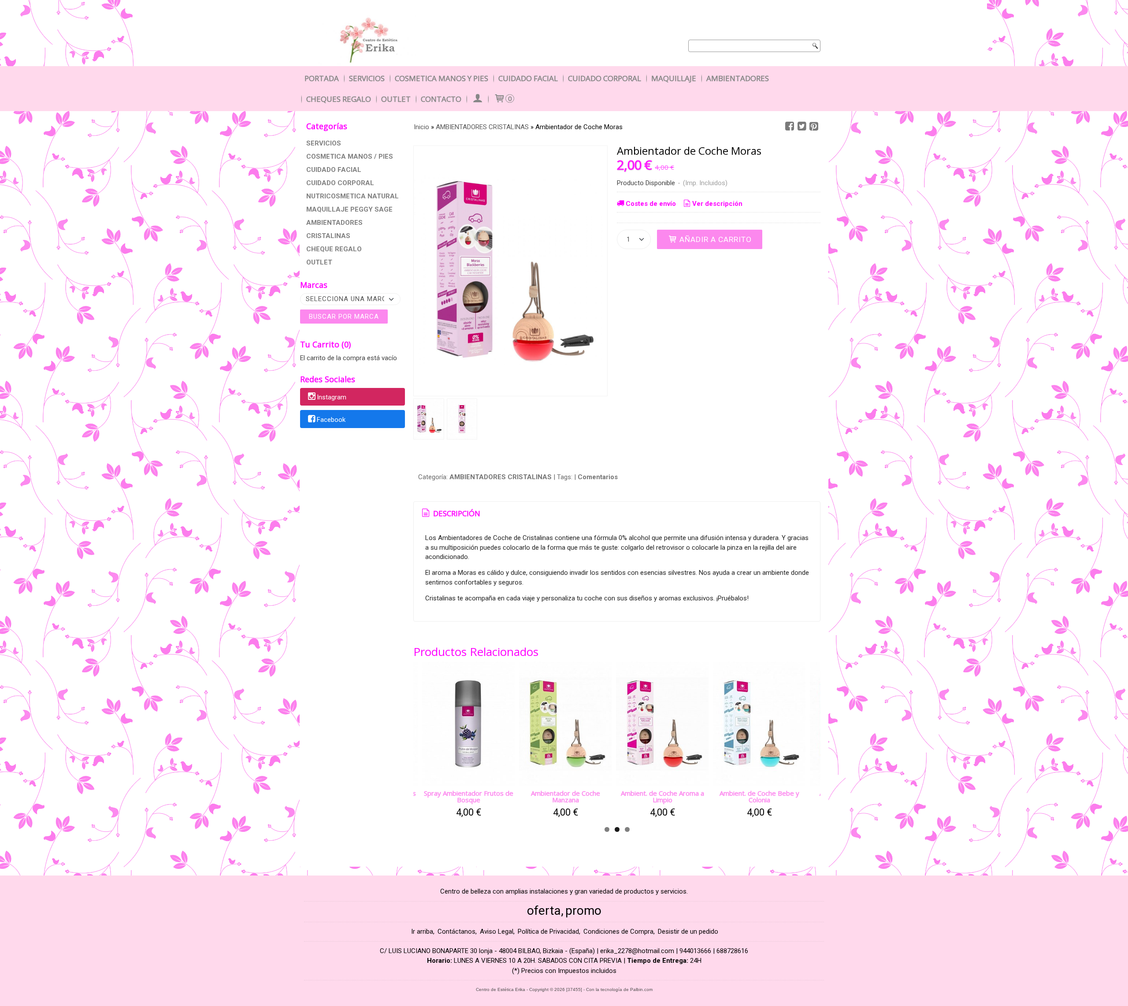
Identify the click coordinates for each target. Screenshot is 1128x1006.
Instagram (331, 397)
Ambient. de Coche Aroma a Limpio (662, 796)
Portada (321, 78)
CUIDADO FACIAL (333, 170)
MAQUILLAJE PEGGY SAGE (349, 209)
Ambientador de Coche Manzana (565, 796)
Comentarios (598, 477)
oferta (544, 910)
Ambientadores (737, 78)
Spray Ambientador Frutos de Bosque (468, 796)
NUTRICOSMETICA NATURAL (352, 196)
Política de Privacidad (548, 931)
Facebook (331, 420)
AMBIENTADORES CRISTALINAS (334, 229)
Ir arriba (422, 931)
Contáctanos (456, 931)
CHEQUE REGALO (334, 249)
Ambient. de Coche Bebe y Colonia (759, 796)
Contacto (441, 99)
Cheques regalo (338, 99)
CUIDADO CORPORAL (340, 183)
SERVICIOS (323, 143)
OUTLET (319, 262)
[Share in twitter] (802, 126)
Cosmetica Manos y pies (441, 78)
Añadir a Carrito (714, 239)
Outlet (396, 99)
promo (583, 910)
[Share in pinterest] (814, 126)
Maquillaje (673, 78)
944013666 (695, 951)
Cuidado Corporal (604, 78)
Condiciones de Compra (618, 931)
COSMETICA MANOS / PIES (349, 156)
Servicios (367, 78)
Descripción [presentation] (455, 513)
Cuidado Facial (528, 78)
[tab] (450, 513)
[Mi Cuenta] (477, 99)
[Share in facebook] (789, 126)
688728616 (732, 951)
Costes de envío (651, 204)
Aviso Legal (496, 931)
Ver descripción (717, 204)
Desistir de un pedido (688, 931)
